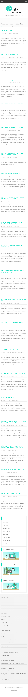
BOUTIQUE (9, 106)
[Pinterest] (16, 690)
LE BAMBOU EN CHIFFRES (8, 397)
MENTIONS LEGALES (9, 685)
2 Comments (21, 201)
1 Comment (21, 274)
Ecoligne (4, 33)
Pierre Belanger (4, 670)
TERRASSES (5, 525)
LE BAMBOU (10, 33)
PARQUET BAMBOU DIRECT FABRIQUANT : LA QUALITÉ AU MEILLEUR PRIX (13, 154)
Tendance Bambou (6, 30)
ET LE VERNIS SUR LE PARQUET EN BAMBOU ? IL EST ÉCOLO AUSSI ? (13, 271)
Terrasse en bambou (5, 655)
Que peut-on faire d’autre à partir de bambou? (11, 642)
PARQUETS (14, 57)
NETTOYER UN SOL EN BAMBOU (10, 54)
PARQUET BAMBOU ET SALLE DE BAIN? (12, 128)
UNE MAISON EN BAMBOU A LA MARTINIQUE (13, 373)
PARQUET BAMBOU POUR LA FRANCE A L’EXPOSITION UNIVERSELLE (12, 222)
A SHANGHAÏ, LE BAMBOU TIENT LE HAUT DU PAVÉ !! (13, 299)
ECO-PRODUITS (15, 376)
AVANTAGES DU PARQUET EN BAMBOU (17, 663)
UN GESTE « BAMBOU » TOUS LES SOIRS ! (12, 469)
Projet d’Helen (13, 666)
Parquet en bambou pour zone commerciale (10, 649)
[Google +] (14, 690)
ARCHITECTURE (9, 226)
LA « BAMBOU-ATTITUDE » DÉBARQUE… (12, 493)
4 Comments (15, 157)
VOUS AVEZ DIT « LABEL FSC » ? (9, 349)
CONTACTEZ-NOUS (18, 685)
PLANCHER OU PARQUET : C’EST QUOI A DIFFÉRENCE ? (12, 246)
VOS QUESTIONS (14, 130)
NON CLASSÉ (4, 613)
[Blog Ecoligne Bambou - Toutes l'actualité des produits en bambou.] (14, 12)
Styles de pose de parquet (6, 633)
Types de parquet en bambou (7, 646)
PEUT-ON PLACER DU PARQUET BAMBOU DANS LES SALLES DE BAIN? (12, 197)
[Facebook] (12, 690)
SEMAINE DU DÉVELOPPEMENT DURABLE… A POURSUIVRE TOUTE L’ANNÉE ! (13, 421)
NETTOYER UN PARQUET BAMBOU (10, 80)
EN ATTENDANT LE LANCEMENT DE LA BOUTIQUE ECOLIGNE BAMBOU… (11, 172)
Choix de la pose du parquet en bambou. (9, 652)
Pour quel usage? (10, 668)
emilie (4, 106)
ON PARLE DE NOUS (7, 540)
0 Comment (16, 33)
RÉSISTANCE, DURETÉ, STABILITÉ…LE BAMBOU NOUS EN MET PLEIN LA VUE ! (12, 447)
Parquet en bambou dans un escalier (9, 639)
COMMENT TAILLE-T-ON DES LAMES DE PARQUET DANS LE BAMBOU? (12, 323)
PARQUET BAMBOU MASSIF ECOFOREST (12, 104)
